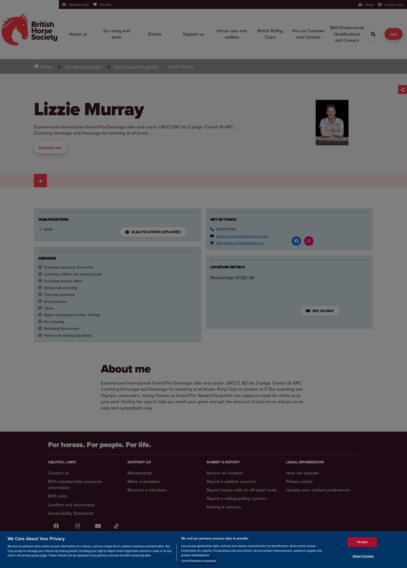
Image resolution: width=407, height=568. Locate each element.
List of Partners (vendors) (198, 561)
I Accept (362, 541)
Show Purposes (363, 556)
